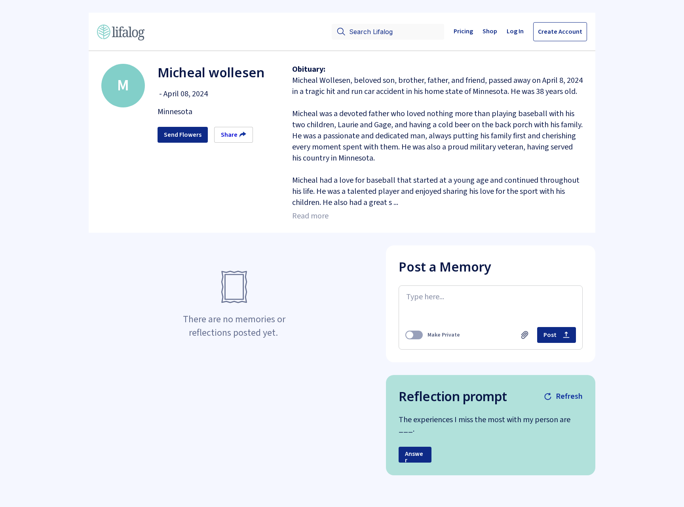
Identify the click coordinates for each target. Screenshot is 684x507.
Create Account (560, 31)
